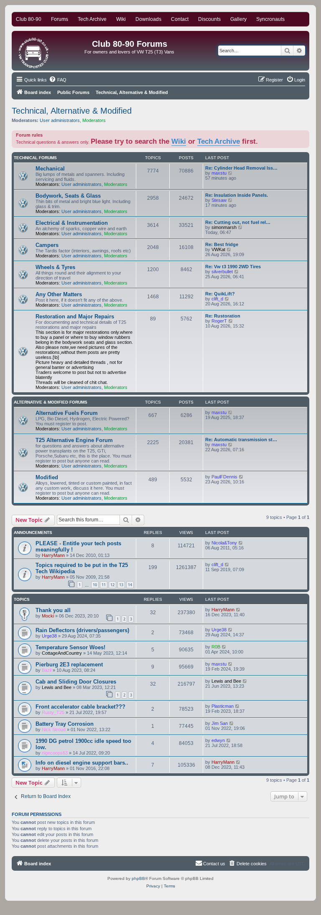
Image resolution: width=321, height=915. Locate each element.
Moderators (94, 120)
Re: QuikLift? (220, 293)
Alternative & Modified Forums (50, 402)
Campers (47, 245)
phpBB (138, 878)
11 (104, 584)
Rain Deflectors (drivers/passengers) (82, 630)
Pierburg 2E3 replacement (69, 664)
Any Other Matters (59, 294)
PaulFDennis (224, 476)
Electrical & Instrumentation (72, 223)
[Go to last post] (241, 542)
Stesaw (219, 200)
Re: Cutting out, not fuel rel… (237, 222)
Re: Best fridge (221, 244)
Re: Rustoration (222, 315)
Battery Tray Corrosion (65, 724)
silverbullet (222, 271)
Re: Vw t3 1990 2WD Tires (233, 266)
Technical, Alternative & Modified (72, 110)
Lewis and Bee (56, 687)
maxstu (219, 172)
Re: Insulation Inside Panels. (236, 195)
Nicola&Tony (224, 542)
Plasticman (222, 706)
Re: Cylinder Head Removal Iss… (241, 167)
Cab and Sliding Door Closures (76, 682)
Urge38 (49, 635)
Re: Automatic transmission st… (241, 439)
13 (121, 584)
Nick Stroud (54, 729)
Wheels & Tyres (55, 267)
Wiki (178, 141)
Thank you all (53, 610)
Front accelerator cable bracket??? (80, 707)
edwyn (218, 740)
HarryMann (53, 555)
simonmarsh (224, 227)
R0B (215, 646)
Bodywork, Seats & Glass (68, 196)
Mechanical (50, 168)
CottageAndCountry (62, 653)
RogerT (219, 320)
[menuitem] (57, 80)
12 (112, 584)
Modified (47, 477)
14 (130, 584)
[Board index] (34, 51)
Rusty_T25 (53, 712)
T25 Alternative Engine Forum (74, 440)
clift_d (217, 298)
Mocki (48, 615)
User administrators (60, 120)
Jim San (219, 723)
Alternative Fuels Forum (67, 413)
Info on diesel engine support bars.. (82, 763)
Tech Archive (218, 141)
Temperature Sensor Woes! (70, 647)
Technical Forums (35, 157)
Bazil (46, 670)
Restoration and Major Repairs (75, 316)
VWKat (218, 249)
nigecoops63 (55, 752)
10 (95, 584)
